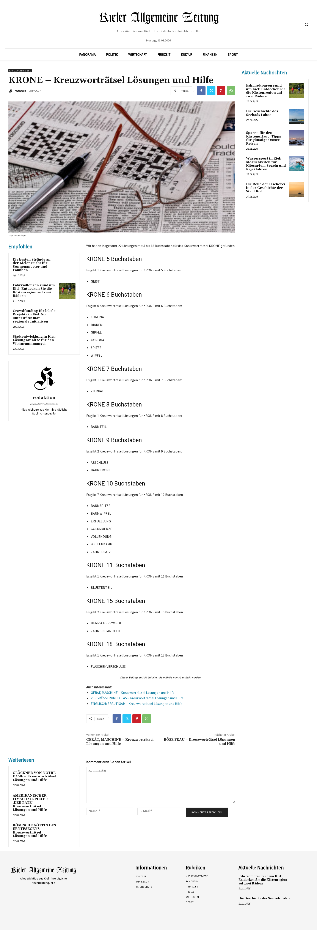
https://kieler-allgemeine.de (44, 403)
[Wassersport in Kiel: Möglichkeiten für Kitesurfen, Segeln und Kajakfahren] (296, 163)
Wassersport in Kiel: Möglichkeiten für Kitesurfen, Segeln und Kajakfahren (266, 164)
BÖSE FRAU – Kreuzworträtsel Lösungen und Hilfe (199, 741)
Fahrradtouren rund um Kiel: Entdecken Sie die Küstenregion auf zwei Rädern (34, 290)
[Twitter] (211, 90)
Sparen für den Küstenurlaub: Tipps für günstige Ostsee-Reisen (263, 138)
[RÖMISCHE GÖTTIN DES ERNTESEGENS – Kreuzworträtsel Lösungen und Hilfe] (67, 831)
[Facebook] (201, 90)
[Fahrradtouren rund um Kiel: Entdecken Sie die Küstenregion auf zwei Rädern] (67, 291)
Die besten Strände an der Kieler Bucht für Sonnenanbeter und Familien (31, 265)
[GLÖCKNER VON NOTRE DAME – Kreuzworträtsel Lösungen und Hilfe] (67, 778)
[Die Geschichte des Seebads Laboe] (296, 116)
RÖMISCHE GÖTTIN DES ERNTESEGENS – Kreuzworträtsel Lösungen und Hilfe (34, 830)
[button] (306, 24)
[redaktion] (11, 91)
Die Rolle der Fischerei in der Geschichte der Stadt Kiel (265, 187)
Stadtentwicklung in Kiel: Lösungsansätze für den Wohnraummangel (34, 340)
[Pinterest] (221, 90)
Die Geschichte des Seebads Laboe (262, 113)
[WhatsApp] (231, 90)
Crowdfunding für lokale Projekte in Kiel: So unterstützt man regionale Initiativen (34, 316)
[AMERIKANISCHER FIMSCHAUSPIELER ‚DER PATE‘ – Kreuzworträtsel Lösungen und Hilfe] (67, 801)
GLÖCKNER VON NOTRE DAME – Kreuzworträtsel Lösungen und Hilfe (34, 776)
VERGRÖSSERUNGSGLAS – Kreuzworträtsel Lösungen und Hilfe (137, 698)
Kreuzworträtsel (20, 70)
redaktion (20, 91)
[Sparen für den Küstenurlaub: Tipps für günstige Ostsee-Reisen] (296, 138)
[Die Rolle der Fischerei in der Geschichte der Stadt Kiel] (296, 189)
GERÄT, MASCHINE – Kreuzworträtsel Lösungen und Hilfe (132, 692)
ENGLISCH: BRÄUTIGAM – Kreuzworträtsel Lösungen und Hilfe (136, 703)
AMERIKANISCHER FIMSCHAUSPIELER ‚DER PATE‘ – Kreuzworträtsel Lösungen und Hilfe (30, 803)
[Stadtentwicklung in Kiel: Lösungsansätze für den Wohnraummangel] (67, 342)
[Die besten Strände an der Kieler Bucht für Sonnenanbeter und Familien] (67, 265)
